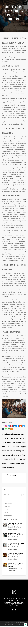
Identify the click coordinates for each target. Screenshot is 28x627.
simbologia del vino (15, 459)
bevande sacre (16, 434)
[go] (23, 494)
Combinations (8, 503)
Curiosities (7, 506)
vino (12, 467)
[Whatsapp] (6, 429)
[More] (11, 429)
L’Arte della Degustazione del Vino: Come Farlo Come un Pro (15, 524)
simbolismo (5, 459)
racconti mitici (10, 455)
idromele (18, 442)
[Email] (9, 429)
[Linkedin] (14, 426)
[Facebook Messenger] (17, 426)
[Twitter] (9, 426)
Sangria (24, 455)
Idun (9, 446)
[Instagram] (6, 426)
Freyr (13, 442)
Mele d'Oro (13, 451)
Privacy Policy (13, 624)
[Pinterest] (11, 426)
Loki (8, 451)
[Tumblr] (3, 429)
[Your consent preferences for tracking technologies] (25, 624)
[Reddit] (20, 426)
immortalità (15, 446)
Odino (3, 455)
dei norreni (8, 442)
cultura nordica (13, 438)
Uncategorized (8, 515)
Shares (6, 512)
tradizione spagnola (14, 463)
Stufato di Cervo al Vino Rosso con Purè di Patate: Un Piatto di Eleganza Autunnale (16, 564)
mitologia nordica (21, 451)
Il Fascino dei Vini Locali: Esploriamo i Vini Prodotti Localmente (16, 544)
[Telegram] (23, 426)
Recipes (6, 509)
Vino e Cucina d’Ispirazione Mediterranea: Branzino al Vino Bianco (16, 534)
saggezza (18, 455)
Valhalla (8, 467)
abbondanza (8, 434)
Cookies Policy (20, 624)
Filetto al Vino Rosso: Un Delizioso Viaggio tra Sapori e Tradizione (15, 554)
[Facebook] (3, 426)
